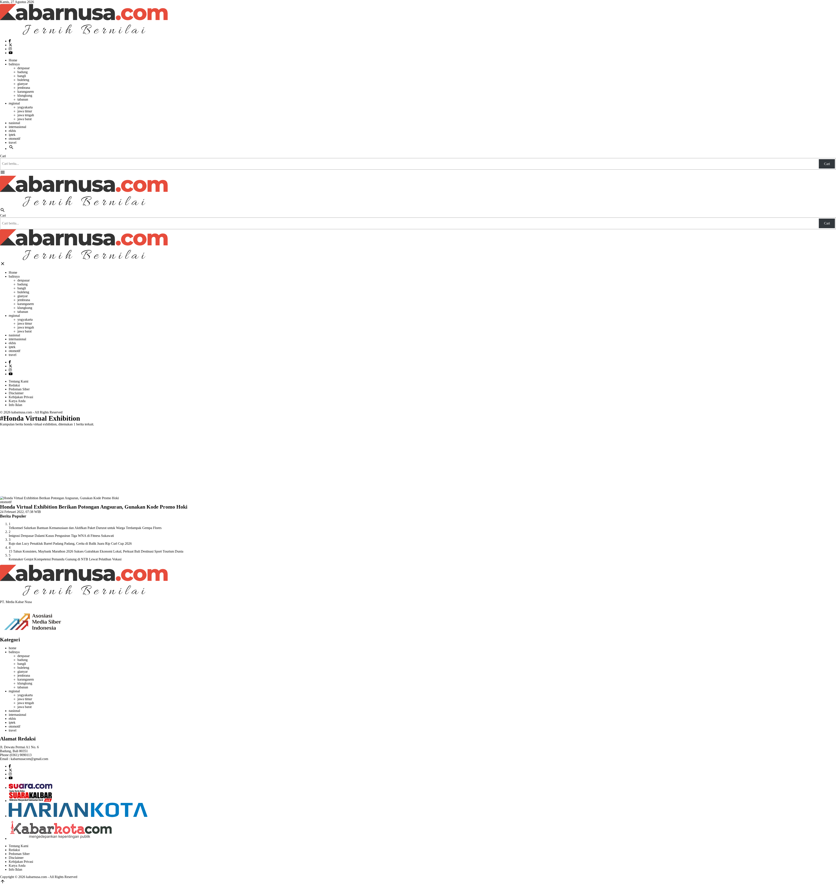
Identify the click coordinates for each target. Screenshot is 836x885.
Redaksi (14, 385)
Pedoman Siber (19, 389)
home (12, 648)
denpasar (23, 68)
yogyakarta (25, 107)
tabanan (22, 99)
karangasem (25, 91)
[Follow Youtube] (11, 53)
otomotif (14, 138)
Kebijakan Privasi (21, 397)
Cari (3, 156)
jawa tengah (25, 115)
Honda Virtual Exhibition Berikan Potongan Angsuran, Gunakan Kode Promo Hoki (93, 507)
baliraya (14, 64)
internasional (17, 127)
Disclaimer (16, 393)
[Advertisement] (418, 460)
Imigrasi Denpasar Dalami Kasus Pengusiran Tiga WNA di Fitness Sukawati (61, 536)
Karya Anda (17, 401)
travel (12, 142)
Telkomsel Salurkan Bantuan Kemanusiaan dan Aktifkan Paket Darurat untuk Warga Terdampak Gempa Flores (85, 528)
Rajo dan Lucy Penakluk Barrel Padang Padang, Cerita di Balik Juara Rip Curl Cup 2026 (70, 543)
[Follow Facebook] (10, 41)
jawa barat (24, 119)
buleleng (23, 80)
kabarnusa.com (21, 412)
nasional (14, 123)
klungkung (24, 95)
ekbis (12, 131)
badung (22, 72)
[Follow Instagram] (10, 49)
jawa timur (24, 111)
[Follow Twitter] (10, 45)
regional (14, 103)
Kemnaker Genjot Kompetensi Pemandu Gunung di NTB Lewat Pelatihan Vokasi (65, 559)
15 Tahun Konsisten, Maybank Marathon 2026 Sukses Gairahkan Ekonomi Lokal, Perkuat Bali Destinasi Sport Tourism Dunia (96, 551)
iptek (12, 135)
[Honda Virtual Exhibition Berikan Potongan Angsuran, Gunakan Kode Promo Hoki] (59, 498)
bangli (21, 76)
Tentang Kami (18, 381)
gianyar (22, 84)
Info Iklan (15, 405)
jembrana (23, 87)
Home (13, 60)
